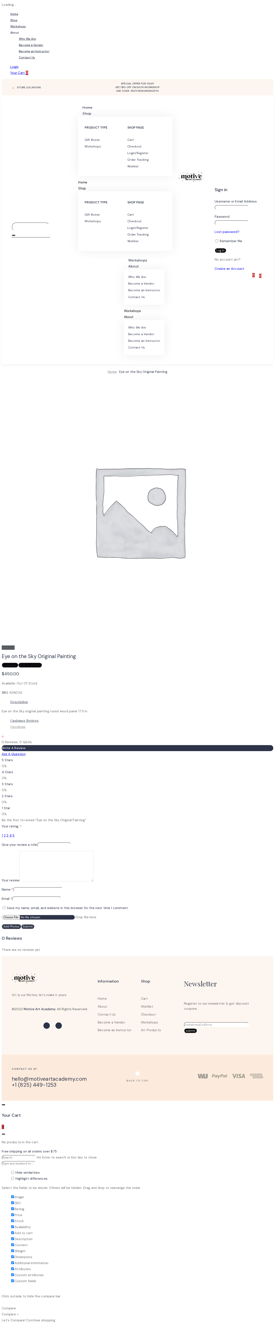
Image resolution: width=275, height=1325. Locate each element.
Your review (10, 880)
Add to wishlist (30, 665)
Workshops (18, 26)
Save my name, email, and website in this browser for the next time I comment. (68, 908)
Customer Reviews (24, 720)
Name (7, 889)
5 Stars (7, 760)
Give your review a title (19, 845)
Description (19, 702)
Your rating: (11, 826)
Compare (10, 665)
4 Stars (7, 772)
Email (7, 899)
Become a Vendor (31, 45)
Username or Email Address (236, 201)
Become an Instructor (34, 51)
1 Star (6, 808)
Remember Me (230, 241)
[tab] (141, 702)
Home (14, 14)
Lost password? (227, 232)
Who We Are (27, 39)
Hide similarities (27, 1172)
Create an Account (229, 269)
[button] (137, 1080)
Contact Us (27, 57)
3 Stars (7, 784)
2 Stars (7, 796)
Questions (18, 727)
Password (222, 217)
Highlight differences (31, 1178)
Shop (13, 20)
